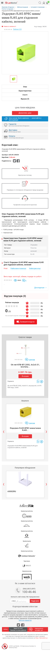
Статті (25, 95)
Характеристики (25, 91)
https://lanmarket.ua (41, 638)
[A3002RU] (25, 479)
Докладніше (39, 288)
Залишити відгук (27, 322)
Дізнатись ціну (25, 113)
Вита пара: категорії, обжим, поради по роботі (23, 276)
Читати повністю (25, 620)
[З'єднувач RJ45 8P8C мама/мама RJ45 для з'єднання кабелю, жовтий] (25, 412)
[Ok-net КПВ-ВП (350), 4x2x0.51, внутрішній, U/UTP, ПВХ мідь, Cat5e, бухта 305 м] (25, 348)
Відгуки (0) (25, 99)
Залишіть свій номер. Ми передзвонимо (25, 597)
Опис (25, 87)
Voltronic (12, 157)
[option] (25, 53)
